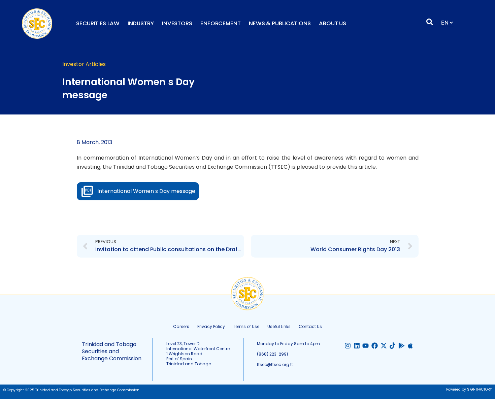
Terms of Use (246, 326)
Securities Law (98, 23)
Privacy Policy (211, 326)
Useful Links (279, 326)
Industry (141, 23)
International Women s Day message (146, 191)
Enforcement (220, 23)
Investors (177, 23)
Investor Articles (84, 64)
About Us (332, 23)
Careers (181, 326)
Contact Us (310, 326)
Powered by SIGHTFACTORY (469, 389)
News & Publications (280, 23)
